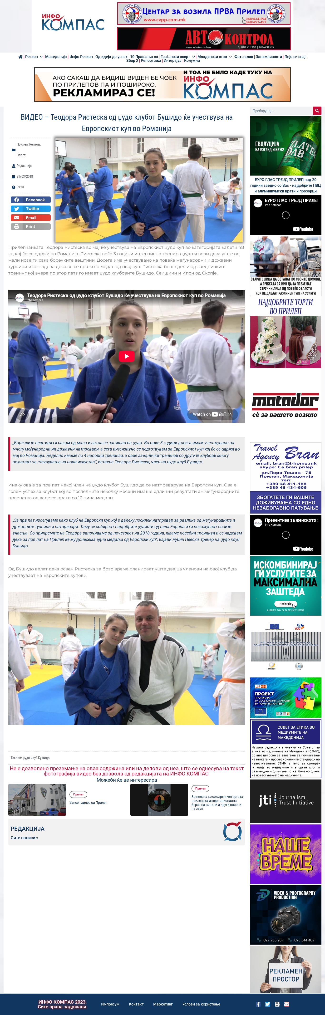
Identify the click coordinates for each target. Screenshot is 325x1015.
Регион (31, 57)
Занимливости (269, 57)
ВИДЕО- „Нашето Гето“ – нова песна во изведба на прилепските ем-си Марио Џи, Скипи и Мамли (218, 803)
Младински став (212, 57)
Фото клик (243, 57)
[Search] (317, 111)
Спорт (21, 155)
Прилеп (22, 144)
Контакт (136, 1004)
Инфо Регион (81, 57)
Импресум (110, 1004)
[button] (31, 199)
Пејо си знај (295, 57)
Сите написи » (24, 838)
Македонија (56, 57)
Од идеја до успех (111, 57)
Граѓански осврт (175, 57)
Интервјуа (173, 61)
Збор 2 (132, 61)
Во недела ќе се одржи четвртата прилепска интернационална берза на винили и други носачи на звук (95, 802)
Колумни (192, 61)
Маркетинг (163, 1004)
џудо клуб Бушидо (36, 758)
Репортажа (151, 61)
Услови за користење (201, 1004)
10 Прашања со (144, 57)
